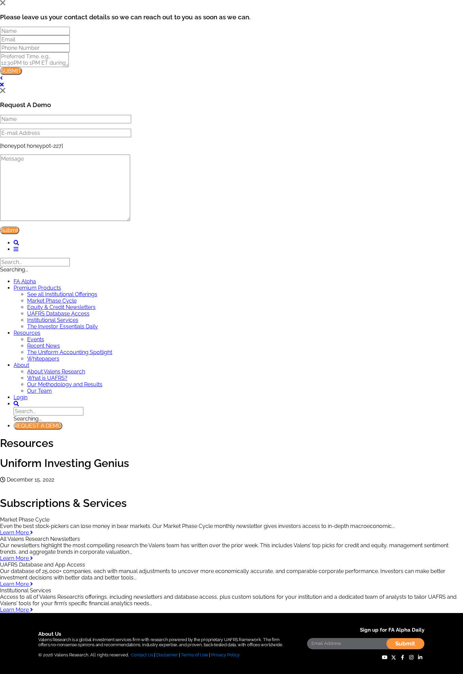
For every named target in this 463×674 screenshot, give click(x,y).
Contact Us (142, 654)
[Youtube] (384, 657)
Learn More (15, 532)
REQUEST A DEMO (38, 426)
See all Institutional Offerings (62, 294)
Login (20, 397)
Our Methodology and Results (64, 384)
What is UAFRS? (47, 378)
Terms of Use (194, 654)
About (21, 365)
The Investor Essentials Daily (62, 326)
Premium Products (37, 288)
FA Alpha (25, 281)
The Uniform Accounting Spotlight (69, 352)
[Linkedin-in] (420, 657)
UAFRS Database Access (58, 313)
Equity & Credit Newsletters (61, 307)
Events (35, 339)
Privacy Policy (225, 654)
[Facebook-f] (402, 657)
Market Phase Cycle (52, 301)
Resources (27, 333)
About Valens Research (56, 371)
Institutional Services (52, 320)
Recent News (43, 346)
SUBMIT (11, 71)
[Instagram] (411, 657)
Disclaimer (167, 654)
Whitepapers (43, 358)
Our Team (39, 391)
